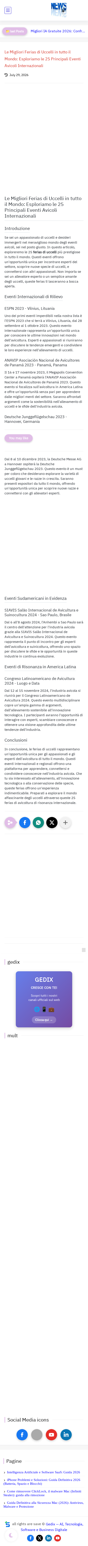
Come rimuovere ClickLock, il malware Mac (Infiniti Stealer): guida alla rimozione (42, 1493)
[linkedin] (66, 1434)
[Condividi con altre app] (65, 822)
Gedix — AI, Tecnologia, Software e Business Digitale (52, 1527)
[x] (36, 1434)
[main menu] (8, 10)
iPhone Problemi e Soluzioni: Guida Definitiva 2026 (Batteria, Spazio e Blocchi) (41, 1481)
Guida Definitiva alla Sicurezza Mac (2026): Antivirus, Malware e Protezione (43, 1504)
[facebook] (22, 1434)
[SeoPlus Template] (7, 1524)
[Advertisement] (44, 137)
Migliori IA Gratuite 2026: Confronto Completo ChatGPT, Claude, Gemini (58, 31)
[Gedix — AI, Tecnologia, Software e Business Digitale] (58, 10)
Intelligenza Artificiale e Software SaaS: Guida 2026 (43, 1472)
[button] (24, 822)
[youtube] (51, 1434)
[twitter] (39, 1538)
